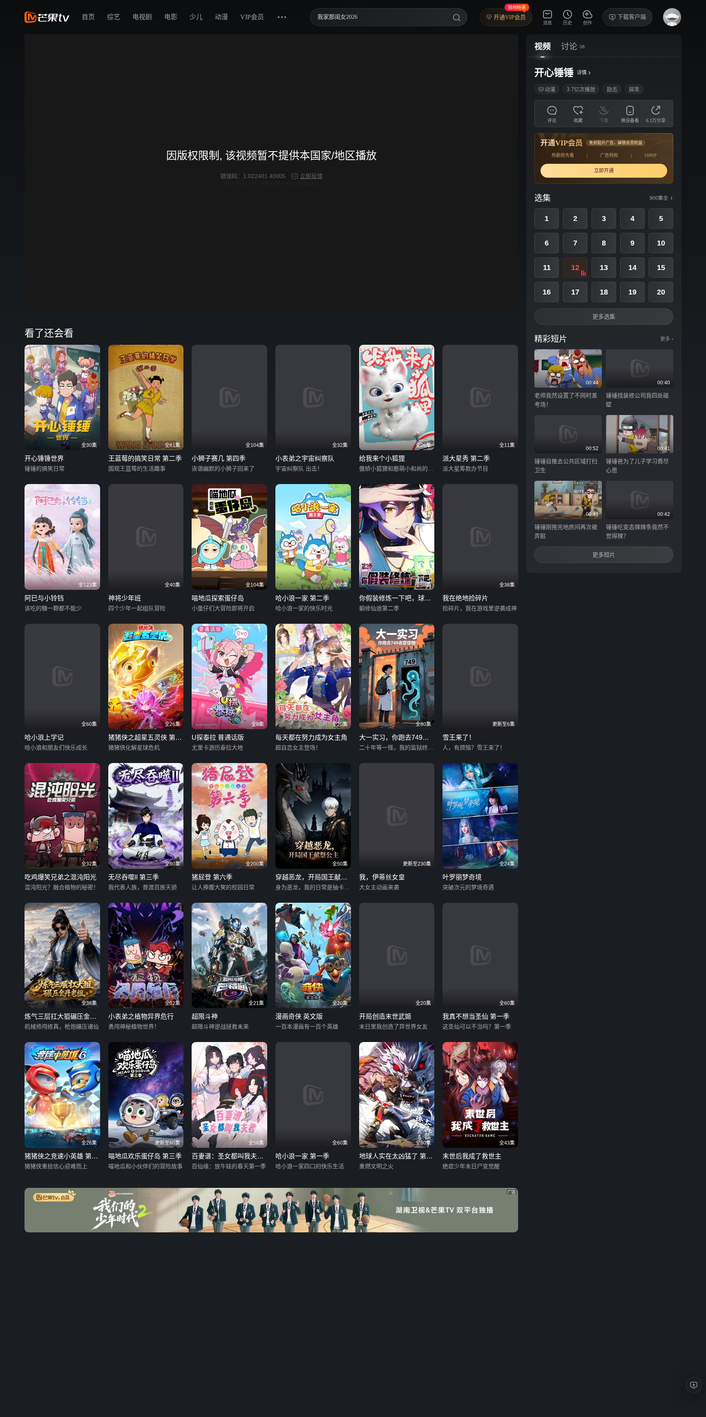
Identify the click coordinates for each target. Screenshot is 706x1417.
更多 (666, 339)
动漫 (221, 16)
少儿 (196, 16)
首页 (88, 16)
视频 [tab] (542, 46)
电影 (170, 16)
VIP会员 (252, 16)
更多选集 (603, 316)
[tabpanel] (603, 315)
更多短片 (603, 554)
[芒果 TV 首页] (47, 17)
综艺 (113, 16)
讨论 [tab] (569, 46)
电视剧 (142, 16)
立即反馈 (311, 176)
